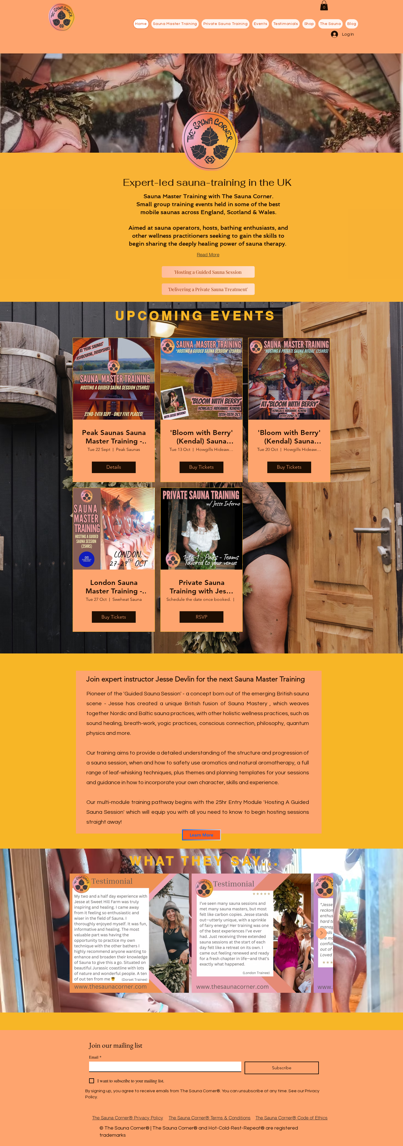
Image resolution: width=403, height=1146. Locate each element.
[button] (324, 5)
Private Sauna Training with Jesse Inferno (202, 586)
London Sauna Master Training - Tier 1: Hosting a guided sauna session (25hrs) (114, 586)
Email (95, 1057)
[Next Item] (321, 933)
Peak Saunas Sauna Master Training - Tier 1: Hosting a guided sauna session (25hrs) (114, 436)
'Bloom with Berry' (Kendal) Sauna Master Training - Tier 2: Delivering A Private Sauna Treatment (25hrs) (289, 436)
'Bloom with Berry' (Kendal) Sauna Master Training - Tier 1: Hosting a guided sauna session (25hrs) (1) (201, 436)
